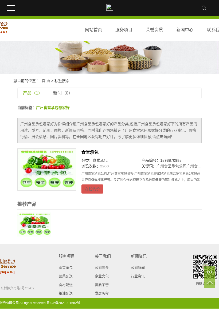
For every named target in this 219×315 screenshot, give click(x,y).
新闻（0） (63, 93)
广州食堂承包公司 (171, 166)
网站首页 (93, 29)
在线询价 (92, 189)
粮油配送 (66, 293)
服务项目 (123, 29)
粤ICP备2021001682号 (63, 303)
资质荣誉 (102, 285)
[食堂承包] (46, 169)
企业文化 (102, 276)
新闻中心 (184, 29)
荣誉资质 (154, 29)
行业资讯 (138, 276)
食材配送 (66, 285)
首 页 (46, 80)
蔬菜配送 (66, 276)
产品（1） (32, 93)
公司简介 (102, 268)
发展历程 (102, 293)
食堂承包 (90, 152)
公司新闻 (138, 268)
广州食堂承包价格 (201, 166)
